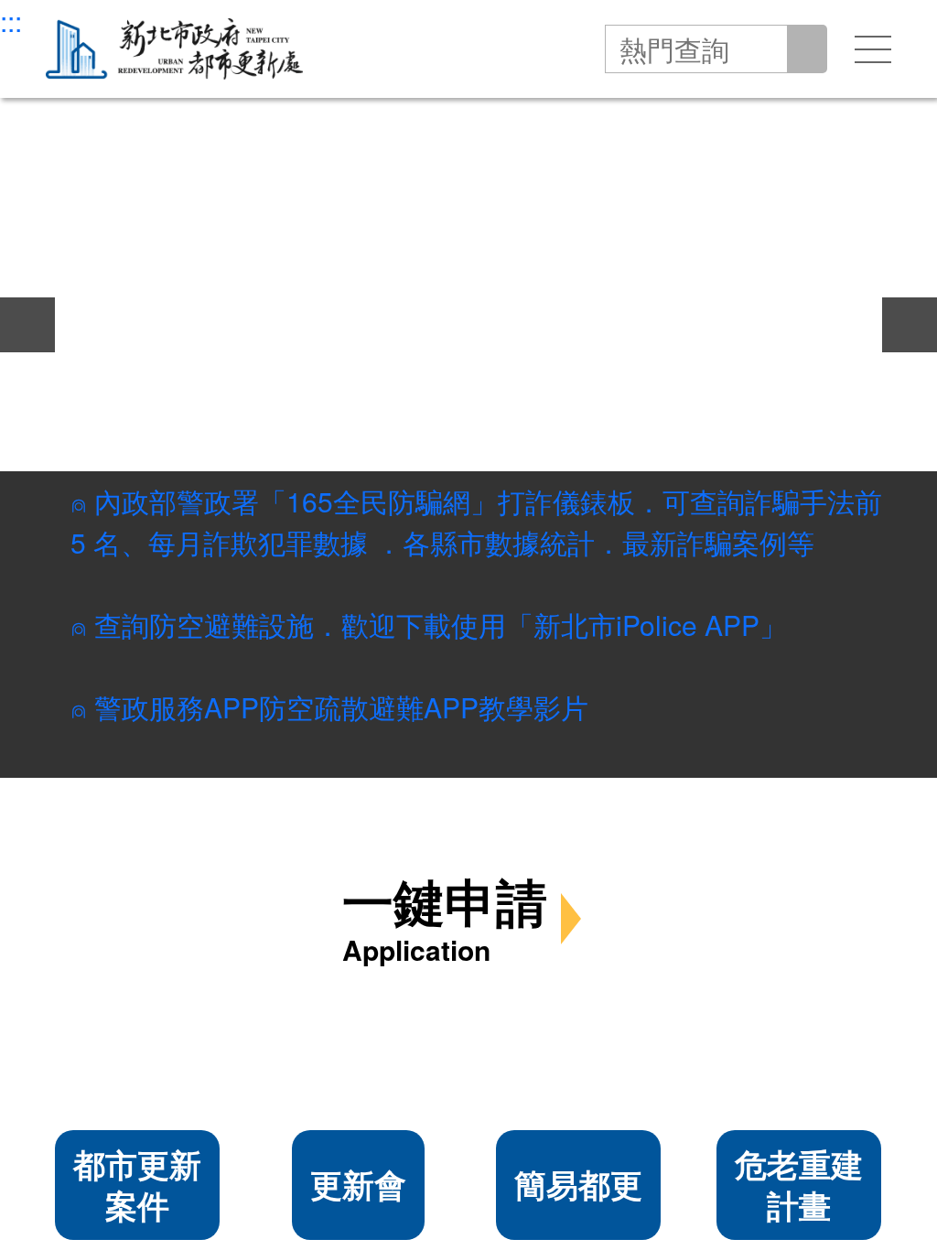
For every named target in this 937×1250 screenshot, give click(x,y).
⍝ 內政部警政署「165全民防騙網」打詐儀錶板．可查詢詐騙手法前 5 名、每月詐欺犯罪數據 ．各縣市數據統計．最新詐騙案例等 (476, 522)
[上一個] (27, 324)
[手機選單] (873, 49)
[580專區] (468, 324)
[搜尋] (804, 49)
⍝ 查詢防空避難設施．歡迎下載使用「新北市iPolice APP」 (428, 625)
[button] (15, 157)
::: (11, 20)
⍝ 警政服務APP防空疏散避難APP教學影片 (329, 707)
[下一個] (909, 324)
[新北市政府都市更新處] (174, 49)
